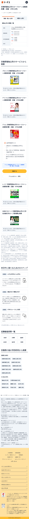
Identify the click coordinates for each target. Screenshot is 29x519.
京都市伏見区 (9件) (6, 358)
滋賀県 (21, 337)
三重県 (21, 342)
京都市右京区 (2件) (17, 369)
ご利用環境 (10, 452)
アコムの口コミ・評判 (14, 176)
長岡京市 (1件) (5, 387)
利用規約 (21, 455)
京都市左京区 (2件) (17, 365)
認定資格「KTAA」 (22, 512)
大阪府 (4, 337)
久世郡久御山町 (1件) (15, 380)
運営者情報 (17, 452)
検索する (14, 171)
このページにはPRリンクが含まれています (12, 12)
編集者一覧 (17, 457)
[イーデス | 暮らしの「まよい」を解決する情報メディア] (5, 2)
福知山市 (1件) (5, 380)
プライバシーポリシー (7, 459)
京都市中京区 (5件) (16, 362)
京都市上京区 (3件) (17, 358)
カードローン (11, 395)
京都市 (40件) (4, 355)
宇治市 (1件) (13, 387)
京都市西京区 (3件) (6, 365)
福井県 (13, 342)
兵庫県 (13, 337)
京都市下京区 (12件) (6, 369)
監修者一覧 (10, 457)
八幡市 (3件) (21, 387)
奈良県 (4, 342)
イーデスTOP (4, 395)
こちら (10, 429)
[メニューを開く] (26, 2)
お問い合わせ (14, 461)
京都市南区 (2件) (5, 362)
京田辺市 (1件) (5, 384)
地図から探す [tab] (20, 18)
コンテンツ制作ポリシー (10, 455)
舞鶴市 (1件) (13, 384)
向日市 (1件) (21, 384)
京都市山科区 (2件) (6, 373)
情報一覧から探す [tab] (8, 18)
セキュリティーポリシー (20, 459)
